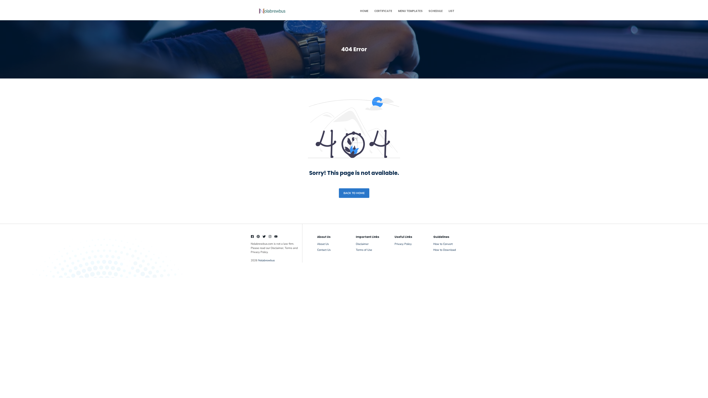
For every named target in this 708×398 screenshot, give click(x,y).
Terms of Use (364, 250)
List (451, 11)
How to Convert (443, 244)
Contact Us (324, 250)
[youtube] (275, 236)
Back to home (354, 193)
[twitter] (264, 236)
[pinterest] (258, 236)
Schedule (435, 11)
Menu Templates (410, 11)
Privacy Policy (403, 244)
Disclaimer (362, 244)
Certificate (383, 11)
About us (323, 244)
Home (364, 11)
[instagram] (270, 236)
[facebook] (252, 236)
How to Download (444, 250)
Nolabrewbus (266, 260)
